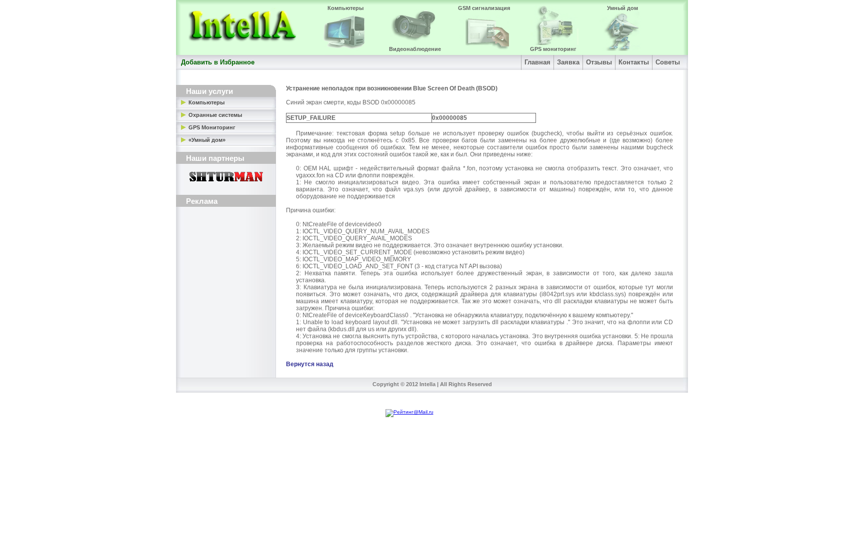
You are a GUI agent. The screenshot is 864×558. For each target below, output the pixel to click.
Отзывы (599, 62)
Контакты (633, 62)
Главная (537, 62)
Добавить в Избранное (217, 62)
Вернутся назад (310, 364)
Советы (668, 62)
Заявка (568, 62)
